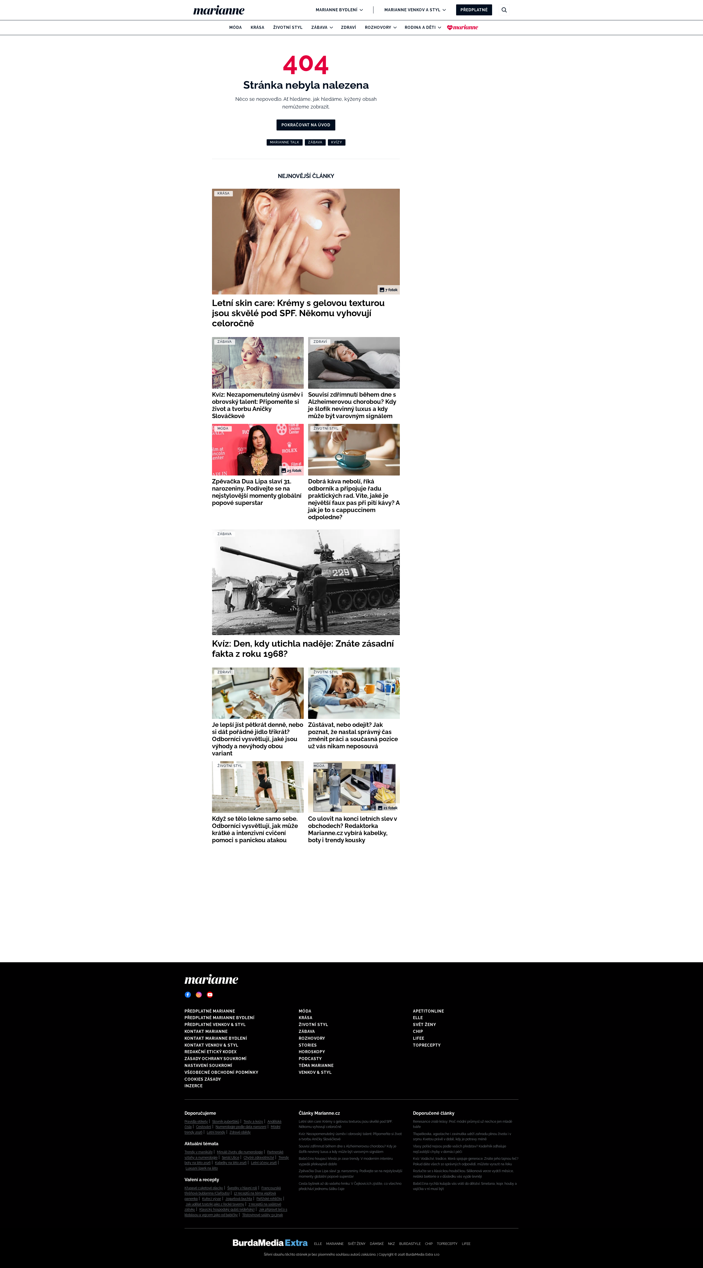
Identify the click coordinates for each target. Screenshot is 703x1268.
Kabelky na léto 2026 (231, 1163)
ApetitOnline (428, 1011)
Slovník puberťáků (225, 1122)
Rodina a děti (420, 27)
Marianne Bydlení (337, 10)
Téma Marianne (316, 1065)
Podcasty (310, 1058)
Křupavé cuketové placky (204, 1188)
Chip (418, 1031)
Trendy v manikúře (199, 1152)
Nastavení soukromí (208, 1065)
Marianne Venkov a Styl (412, 10)
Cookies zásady (203, 1079)
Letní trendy (216, 1132)
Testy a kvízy (253, 1122)
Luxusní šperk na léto (202, 1168)
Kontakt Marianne (206, 1031)
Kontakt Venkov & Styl (211, 1045)
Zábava (319, 27)
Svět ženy (424, 1024)
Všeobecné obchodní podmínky (221, 1072)
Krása (257, 27)
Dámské (377, 1244)
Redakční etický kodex (211, 1052)
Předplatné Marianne (210, 1011)
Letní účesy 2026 (264, 1163)
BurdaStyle (410, 1244)
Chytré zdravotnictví (259, 1157)
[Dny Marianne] (462, 27)
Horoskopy (312, 1052)
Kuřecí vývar (211, 1199)
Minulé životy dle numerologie (240, 1152)
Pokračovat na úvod (305, 125)
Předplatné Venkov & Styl (215, 1024)
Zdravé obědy (240, 1132)
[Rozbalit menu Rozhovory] (393, 27)
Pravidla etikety (196, 1122)
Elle (418, 1018)
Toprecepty (427, 1045)
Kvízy (336, 142)
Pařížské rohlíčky (269, 1199)
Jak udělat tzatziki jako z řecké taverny (215, 1204)
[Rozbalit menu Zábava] (330, 27)
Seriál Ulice (230, 1157)
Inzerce (194, 1086)
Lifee (418, 1038)
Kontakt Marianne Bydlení (216, 1038)
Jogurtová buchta (238, 1199)
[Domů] (223, 9)
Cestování (203, 1127)
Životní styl (288, 27)
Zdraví (348, 27)
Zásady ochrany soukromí (216, 1058)
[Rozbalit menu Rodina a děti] (438, 27)
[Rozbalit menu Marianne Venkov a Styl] (442, 10)
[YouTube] (210, 994)
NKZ (391, 1244)
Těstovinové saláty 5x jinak (262, 1215)
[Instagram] (199, 994)
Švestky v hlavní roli (242, 1188)
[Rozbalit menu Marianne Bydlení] (360, 10)
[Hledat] (504, 9)
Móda (235, 27)
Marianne (335, 1244)
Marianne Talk (284, 142)
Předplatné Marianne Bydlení (220, 1018)
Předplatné (474, 10)
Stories (308, 1045)
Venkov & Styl (315, 1072)
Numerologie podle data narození (241, 1127)
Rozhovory (378, 27)
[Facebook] (188, 994)
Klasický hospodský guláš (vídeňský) (227, 1209)
